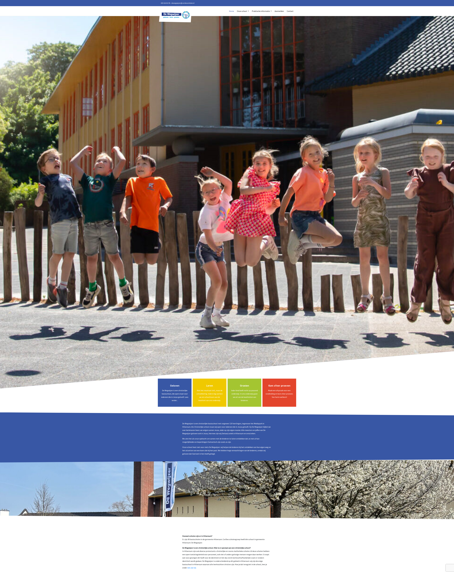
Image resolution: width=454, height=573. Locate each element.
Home (231, 11)
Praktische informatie (261, 11)
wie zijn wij (191, 568)
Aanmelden (279, 11)
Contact (290, 11)
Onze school (242, 11)
